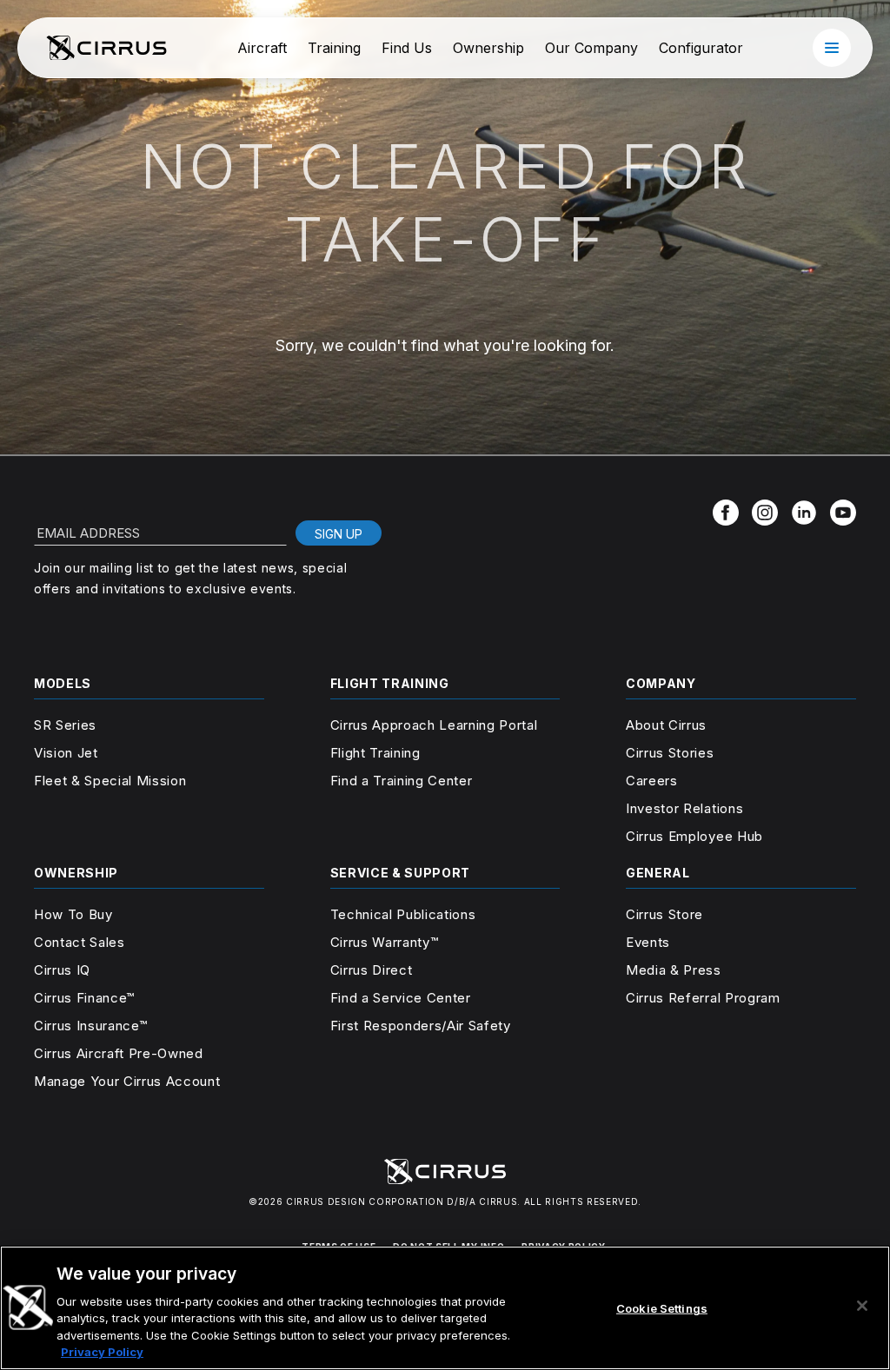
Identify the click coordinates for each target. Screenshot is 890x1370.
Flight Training (375, 753)
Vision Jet (66, 753)
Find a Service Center (400, 997)
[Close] (862, 1306)
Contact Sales (79, 942)
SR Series (65, 725)
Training (334, 47)
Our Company (591, 47)
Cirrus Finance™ (84, 997)
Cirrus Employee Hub (694, 836)
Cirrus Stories (670, 753)
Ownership (488, 47)
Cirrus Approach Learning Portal (434, 725)
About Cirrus (666, 725)
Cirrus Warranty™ (384, 942)
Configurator (701, 47)
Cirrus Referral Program (703, 997)
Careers (652, 780)
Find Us (407, 47)
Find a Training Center (401, 780)
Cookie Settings (661, 1308)
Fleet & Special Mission (110, 780)
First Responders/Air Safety (420, 1025)
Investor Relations (684, 808)
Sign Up (338, 533)
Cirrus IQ (62, 970)
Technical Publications (403, 914)
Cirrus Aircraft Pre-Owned (118, 1053)
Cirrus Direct (371, 970)
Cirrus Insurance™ (90, 1025)
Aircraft (262, 47)
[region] (445, 1308)
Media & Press (673, 970)
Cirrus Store (664, 914)
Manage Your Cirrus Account (127, 1081)
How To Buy (73, 914)
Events (648, 942)
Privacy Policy (102, 1352)
